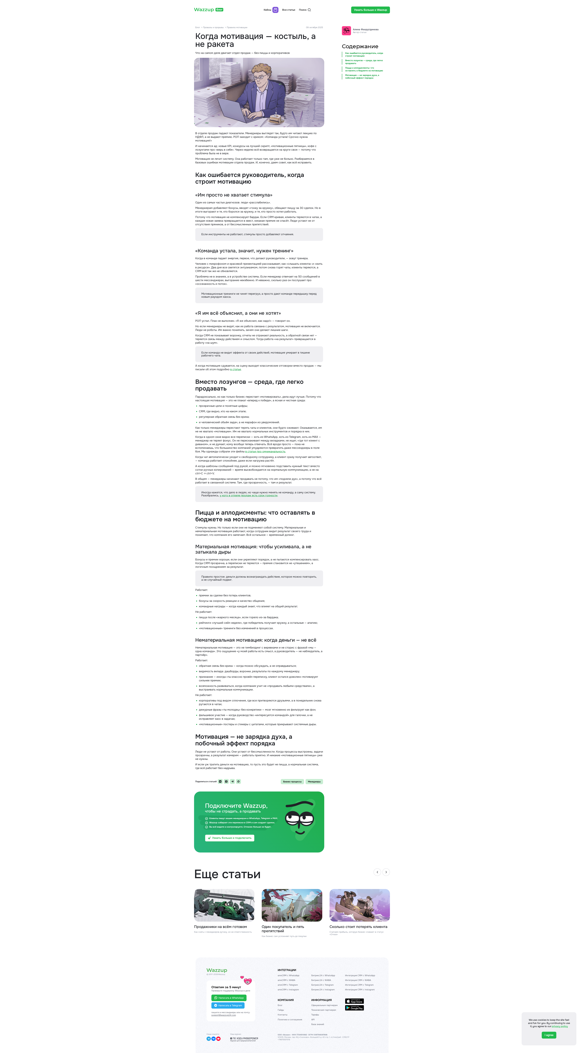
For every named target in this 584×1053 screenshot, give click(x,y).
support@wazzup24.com (223, 1015)
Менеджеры (314, 781)
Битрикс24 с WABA (321, 980)
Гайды (281, 1010)
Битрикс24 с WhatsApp (323, 975)
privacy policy (560, 1026)
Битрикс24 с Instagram (323, 989)
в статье (235, 369)
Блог (197, 27)
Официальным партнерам (324, 1005)
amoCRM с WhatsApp (288, 975)
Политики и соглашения (290, 1019)
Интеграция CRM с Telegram (359, 984)
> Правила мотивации (236, 27)
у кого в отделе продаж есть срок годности (248, 495)
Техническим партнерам (323, 1010)
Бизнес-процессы (292, 781)
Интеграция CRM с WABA (358, 980)
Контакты (282, 1014)
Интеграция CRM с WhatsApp (360, 975)
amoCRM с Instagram (288, 989)
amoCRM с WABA (286, 980)
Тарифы (315, 1014)
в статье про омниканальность (265, 451)
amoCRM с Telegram (288, 984)
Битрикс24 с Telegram (322, 984)
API (313, 1019)
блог (219, 9)
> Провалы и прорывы (212, 27)
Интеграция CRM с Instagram (360, 989)
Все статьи (288, 9)
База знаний (317, 1024)
